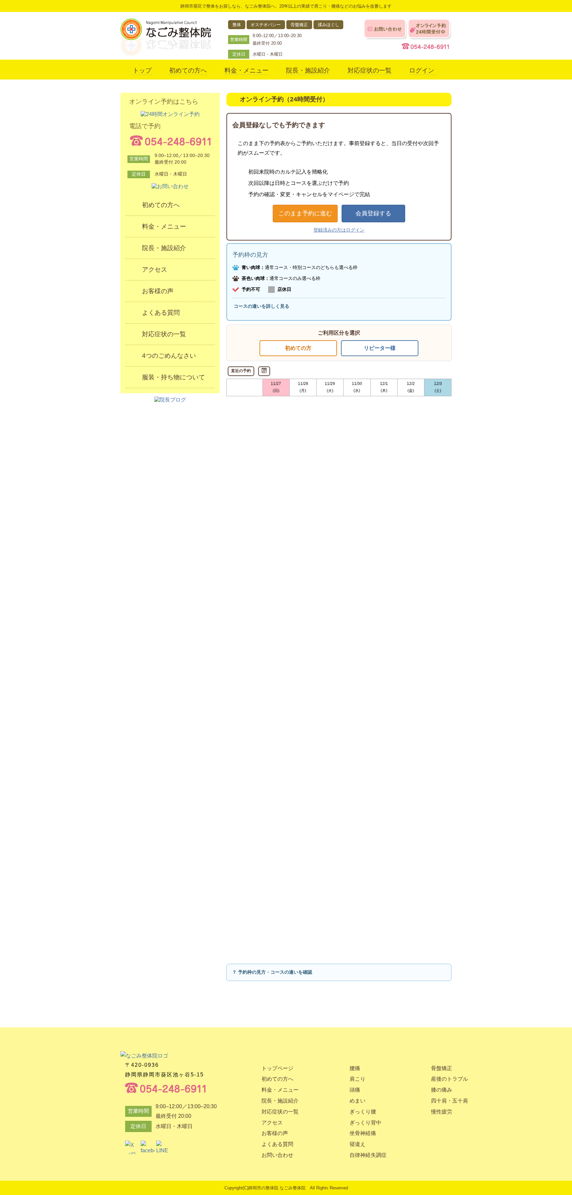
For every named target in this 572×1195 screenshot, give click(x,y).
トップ (142, 70)
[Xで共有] (132, 1147)
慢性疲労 (441, 1111)
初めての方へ (188, 70)
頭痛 (355, 1090)
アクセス (154, 269)
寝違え (357, 1144)
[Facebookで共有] (147, 1147)
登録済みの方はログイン (338, 230)
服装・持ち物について (173, 377)
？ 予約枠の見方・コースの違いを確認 (272, 972)
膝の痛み (441, 1090)
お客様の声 (157, 291)
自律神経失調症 (368, 1155)
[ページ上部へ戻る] (428, 1026)
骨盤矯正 (441, 1068)
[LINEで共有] (163, 1147)
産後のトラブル (449, 1079)
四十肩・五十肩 (449, 1101)
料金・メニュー (246, 70)
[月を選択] (264, 371)
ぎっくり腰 (363, 1111)
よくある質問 (161, 312)
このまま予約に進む (305, 213)
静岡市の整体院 (263, 1187)
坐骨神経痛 (363, 1133)
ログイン (421, 70)
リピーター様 (380, 348)
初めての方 (298, 348)
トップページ (277, 1068)
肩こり (357, 1079)
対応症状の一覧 (370, 70)
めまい (357, 1101)
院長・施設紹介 (308, 70)
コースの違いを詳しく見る (261, 306)
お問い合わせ (277, 1155)
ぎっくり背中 (365, 1122)
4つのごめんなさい (169, 355)
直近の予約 (241, 370)
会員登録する (373, 213)
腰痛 (355, 1068)
